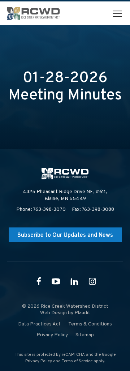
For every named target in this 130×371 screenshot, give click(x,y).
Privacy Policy (38, 361)
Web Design (53, 313)
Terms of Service (77, 361)
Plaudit (82, 313)
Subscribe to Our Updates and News (65, 235)
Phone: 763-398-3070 (41, 209)
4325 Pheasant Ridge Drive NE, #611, (65, 195)
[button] (117, 14)
